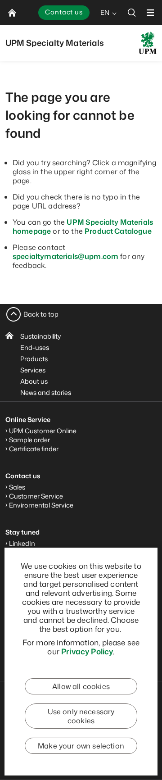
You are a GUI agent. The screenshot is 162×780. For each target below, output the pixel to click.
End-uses (34, 347)
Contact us (64, 12)
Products (34, 358)
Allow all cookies (81, 686)
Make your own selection (81, 746)
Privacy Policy (87, 651)
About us (34, 381)
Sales (17, 487)
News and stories (45, 392)
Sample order (29, 439)
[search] (132, 12)
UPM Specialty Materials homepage (83, 226)
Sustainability (40, 336)
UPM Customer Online (42, 430)
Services (32, 370)
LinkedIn (22, 543)
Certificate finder (33, 448)
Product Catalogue (118, 231)
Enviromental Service (41, 505)
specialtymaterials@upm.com (65, 256)
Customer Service (36, 496)
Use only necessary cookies (81, 716)
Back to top (40, 314)
